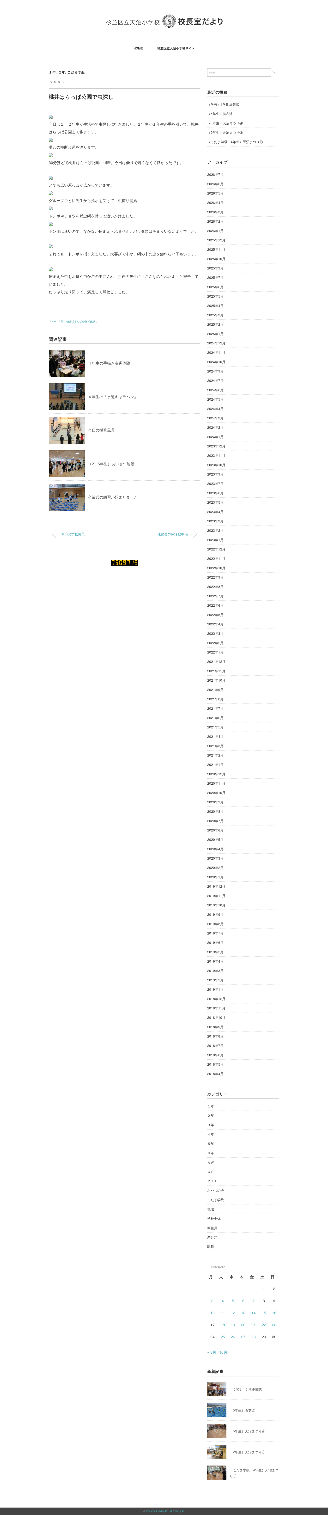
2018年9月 (215, 1026)
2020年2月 (215, 867)
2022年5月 (215, 614)
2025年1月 (215, 333)
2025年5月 (215, 296)
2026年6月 (215, 183)
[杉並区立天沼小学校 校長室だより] (164, 18)
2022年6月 (215, 605)
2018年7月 (215, 1045)
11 (223, 1312)
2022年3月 (215, 633)
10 (212, 1312)
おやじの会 (215, 1190)
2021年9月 (215, 689)
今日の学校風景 (73, 533)
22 (264, 1324)
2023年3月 (215, 521)
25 (223, 1336)
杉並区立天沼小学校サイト (176, 48)
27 (243, 1336)
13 (243, 1312)
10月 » (225, 1352)
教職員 (212, 1227)
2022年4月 (215, 624)
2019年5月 (215, 951)
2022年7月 (215, 595)
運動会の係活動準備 (173, 533)
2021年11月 (216, 670)
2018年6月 (215, 1054)
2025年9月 (215, 268)
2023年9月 (215, 474)
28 (253, 1336)
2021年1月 (215, 764)
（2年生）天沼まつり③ (225, 132)
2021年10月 (216, 680)
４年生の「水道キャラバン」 (113, 396)
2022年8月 (215, 586)
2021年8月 (215, 698)
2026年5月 (215, 193)
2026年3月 (215, 211)
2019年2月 (215, 979)
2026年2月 (215, 221)
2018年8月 (215, 1036)
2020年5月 (215, 839)
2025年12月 (216, 240)
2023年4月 (215, 511)
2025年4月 (215, 305)
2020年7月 (215, 820)
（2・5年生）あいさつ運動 (111, 463)
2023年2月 (215, 530)
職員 (210, 1246)
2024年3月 (215, 417)
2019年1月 (215, 989)
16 (274, 1312)
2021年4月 (215, 736)
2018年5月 (215, 1064)
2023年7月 (215, 483)
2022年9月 (215, 577)
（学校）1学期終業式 (223, 104)
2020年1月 (215, 876)
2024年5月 (215, 399)
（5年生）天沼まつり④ (225, 123)
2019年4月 (215, 961)
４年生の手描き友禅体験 (109, 363)
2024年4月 (215, 408)
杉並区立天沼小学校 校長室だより (165, 1511)
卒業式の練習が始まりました (113, 497)
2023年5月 (215, 502)
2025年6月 (215, 286)
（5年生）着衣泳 (220, 113)
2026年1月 (215, 230)
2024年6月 (215, 389)
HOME (138, 48)
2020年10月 (216, 792)
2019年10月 (216, 905)
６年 (210, 1152)
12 (233, 1312)
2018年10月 (216, 1017)
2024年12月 (216, 343)
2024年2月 (215, 427)
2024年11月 (216, 352)
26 (233, 1336)
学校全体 (214, 1218)
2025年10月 (216, 258)
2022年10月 (216, 567)
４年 (210, 1134)
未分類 (212, 1237)
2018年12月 (216, 998)
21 (253, 1324)
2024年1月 (215, 436)
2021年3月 (215, 745)
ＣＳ (210, 1171)
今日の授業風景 (101, 430)
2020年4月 (215, 848)
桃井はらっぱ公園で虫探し (82, 321)
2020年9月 (215, 802)
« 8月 (211, 1352)
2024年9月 (215, 371)
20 (243, 1324)
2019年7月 (215, 933)
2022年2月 (215, 642)
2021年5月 (215, 727)
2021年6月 (215, 717)
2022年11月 (216, 558)
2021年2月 (215, 755)
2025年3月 (215, 314)
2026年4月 (215, 202)
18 (223, 1324)
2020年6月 (215, 830)
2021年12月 (216, 661)
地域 (210, 1209)
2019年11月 (216, 895)
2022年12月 (216, 549)
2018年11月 (216, 1008)
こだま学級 (76, 72)
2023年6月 (215, 492)
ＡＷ (210, 1162)
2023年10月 (216, 464)
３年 (210, 1124)
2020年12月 (216, 773)
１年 (52, 72)
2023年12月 (216, 446)
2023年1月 (215, 539)
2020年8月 (215, 811)
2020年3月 (215, 858)
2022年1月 (215, 652)
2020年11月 (216, 783)
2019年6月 (215, 942)
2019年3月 (215, 970)
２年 (61, 72)
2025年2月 (215, 324)
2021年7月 (215, 708)
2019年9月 (215, 914)
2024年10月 (216, 361)
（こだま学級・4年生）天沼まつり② (235, 141)
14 (253, 1312)
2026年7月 (215, 174)
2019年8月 (215, 923)
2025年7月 (215, 277)
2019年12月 (216, 886)
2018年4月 (215, 1073)
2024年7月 (215, 380)
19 (233, 1324)
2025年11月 (216, 249)
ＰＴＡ (212, 1181)
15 (264, 1312)
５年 (210, 1143)
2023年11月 (216, 455)
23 (274, 1324)
